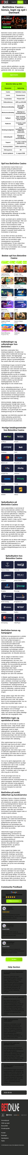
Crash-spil (18, 262)
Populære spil (3, 262)
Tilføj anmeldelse (14, 901)
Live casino (11, 262)
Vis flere (14, 959)
